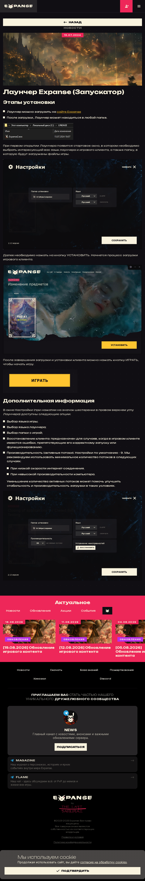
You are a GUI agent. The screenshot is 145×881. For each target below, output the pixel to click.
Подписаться (71, 746)
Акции (65, 610)
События (88, 610)
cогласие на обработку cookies (103, 862)
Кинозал (40, 678)
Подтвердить (75, 870)
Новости (13, 610)
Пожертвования (122, 670)
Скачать (56, 670)
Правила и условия (73, 837)
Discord (105, 678)
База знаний (89, 670)
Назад (75, 22)
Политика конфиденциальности (73, 842)
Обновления (40, 610)
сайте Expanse (69, 111)
